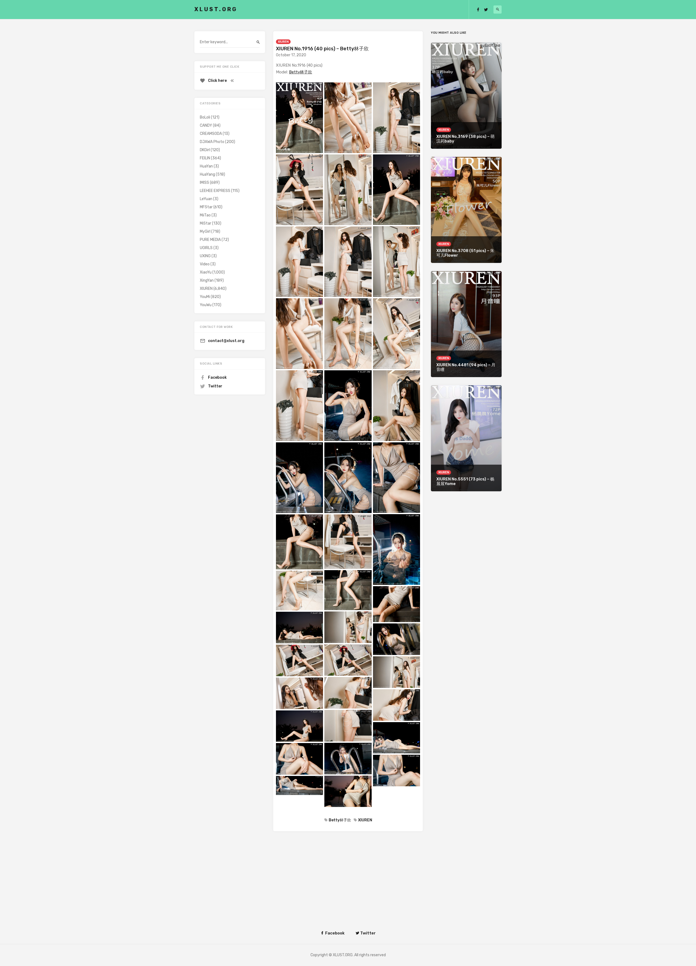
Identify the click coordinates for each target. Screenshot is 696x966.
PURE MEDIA (210, 239)
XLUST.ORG (215, 9)
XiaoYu (206, 272)
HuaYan (206, 166)
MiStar (205, 223)
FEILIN (205, 158)
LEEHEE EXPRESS (215, 190)
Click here (217, 80)
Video (205, 264)
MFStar (206, 207)
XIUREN (283, 42)
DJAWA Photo (212, 141)
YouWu (206, 305)
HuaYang (207, 174)
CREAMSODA (211, 133)
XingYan (207, 280)
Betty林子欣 (300, 72)
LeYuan (206, 199)
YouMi (205, 296)
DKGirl (205, 150)
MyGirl (205, 231)
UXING (205, 256)
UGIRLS (206, 248)
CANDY (206, 125)
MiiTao (205, 215)
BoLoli (205, 117)
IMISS (204, 182)
